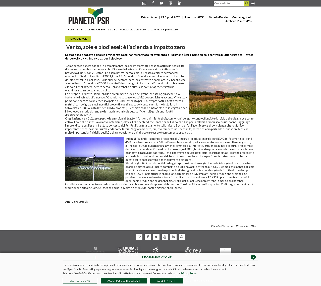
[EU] (225, 251)
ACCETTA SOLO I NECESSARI (124, 280)
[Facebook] (153, 3)
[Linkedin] (179, 3)
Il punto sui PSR (86, 29)
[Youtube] (170, 3)
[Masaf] (95, 252)
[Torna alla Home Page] (89, 16)
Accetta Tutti (166, 280)
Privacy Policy (188, 273)
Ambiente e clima (107, 29)
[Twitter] (161, 3)
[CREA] (193, 251)
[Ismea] (160, 251)
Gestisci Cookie (80, 280)
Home (71, 29)
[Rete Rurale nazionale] (128, 251)
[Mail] (144, 3)
